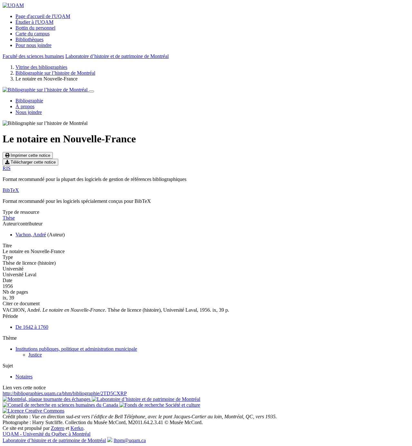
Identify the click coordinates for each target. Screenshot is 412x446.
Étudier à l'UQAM (34, 22)
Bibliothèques (29, 39)
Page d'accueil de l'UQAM (42, 16)
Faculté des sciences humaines (33, 56)
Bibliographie (29, 100)
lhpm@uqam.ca (130, 440)
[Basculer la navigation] (91, 91)
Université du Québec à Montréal (46, 434)
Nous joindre (28, 112)
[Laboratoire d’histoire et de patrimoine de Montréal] (146, 399)
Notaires (24, 376)
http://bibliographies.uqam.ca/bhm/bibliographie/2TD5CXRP (65, 393)
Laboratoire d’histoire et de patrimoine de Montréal (117, 56)
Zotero (57, 428)
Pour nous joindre (33, 45)
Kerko (76, 428)
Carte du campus (32, 33)
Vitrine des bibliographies (41, 67)
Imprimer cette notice (29, 155)
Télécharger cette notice (32, 162)
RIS (7, 168)
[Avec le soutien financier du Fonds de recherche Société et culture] (159, 405)
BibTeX (11, 190)
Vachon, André (30, 234)
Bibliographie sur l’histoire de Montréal (55, 73)
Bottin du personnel (35, 28)
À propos (24, 106)
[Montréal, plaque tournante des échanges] (47, 399)
